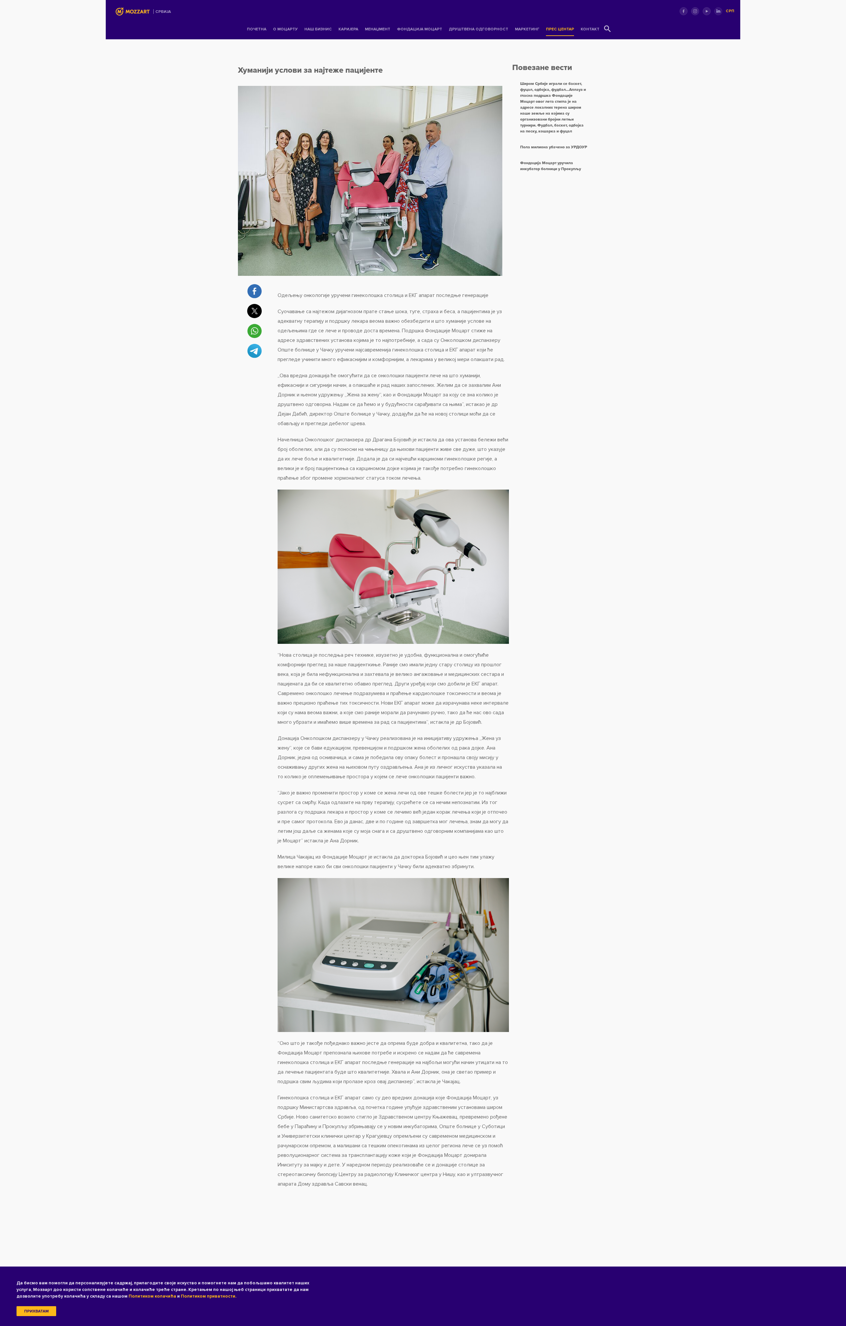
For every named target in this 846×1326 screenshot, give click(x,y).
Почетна (256, 29)
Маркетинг (527, 29)
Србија (163, 11)
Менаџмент (377, 29)
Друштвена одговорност (478, 29)
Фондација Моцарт (419, 29)
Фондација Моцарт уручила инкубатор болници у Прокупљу (550, 166)
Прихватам (36, 1311)
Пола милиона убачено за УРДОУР (553, 147)
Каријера (348, 29)
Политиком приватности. (208, 1296)
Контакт (590, 29)
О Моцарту (285, 29)
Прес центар (560, 29)
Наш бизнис (318, 29)
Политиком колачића (152, 1296)
